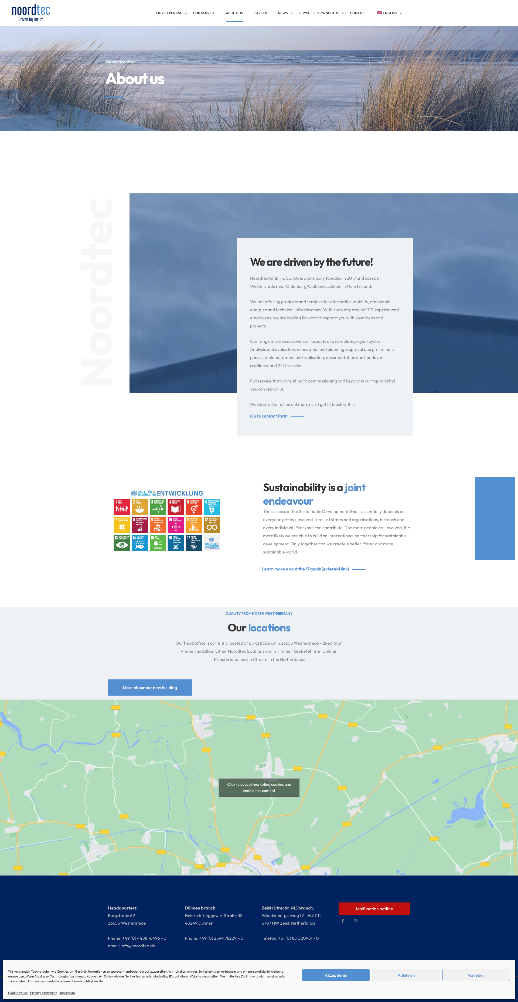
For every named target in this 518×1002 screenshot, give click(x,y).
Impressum (67, 993)
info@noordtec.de (138, 945)
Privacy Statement (43, 993)
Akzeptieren (336, 975)
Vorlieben (476, 975)
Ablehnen (406, 975)
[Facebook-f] (343, 921)
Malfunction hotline (374, 908)
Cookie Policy (18, 993)
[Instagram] (355, 921)
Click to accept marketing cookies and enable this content (259, 787)
